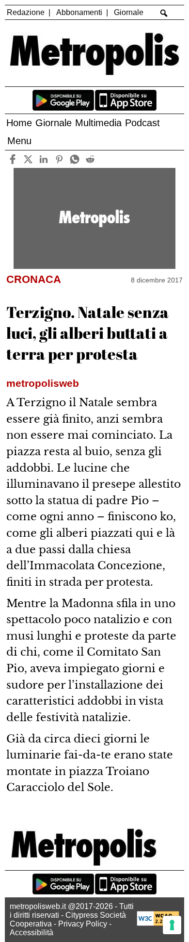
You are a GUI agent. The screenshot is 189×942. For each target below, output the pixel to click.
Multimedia (98, 122)
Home (19, 122)
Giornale (128, 12)
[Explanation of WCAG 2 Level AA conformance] (158, 923)
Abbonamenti (79, 12)
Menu (19, 140)
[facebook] (12, 159)
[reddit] (90, 159)
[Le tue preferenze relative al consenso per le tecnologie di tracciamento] (172, 925)
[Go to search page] (164, 13)
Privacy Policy (82, 924)
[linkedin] (43, 159)
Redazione (26, 12)
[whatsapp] (74, 159)
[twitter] (28, 159)
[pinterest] (59, 159)
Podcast (142, 122)
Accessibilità (31, 932)
